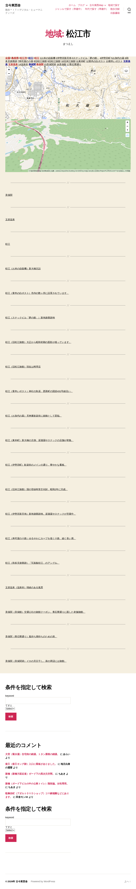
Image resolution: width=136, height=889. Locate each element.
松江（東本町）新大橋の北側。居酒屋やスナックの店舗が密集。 (39, 440)
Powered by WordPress (43, 881)
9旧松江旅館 (53, 61)
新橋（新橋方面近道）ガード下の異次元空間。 (30, 773)
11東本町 (81, 61)
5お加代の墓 (117, 58)
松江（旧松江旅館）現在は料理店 (23, 366)
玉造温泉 (13, 64)
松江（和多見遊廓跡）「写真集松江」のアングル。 (32, 563)
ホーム (72, 5)
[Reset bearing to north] (127, 130)
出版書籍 (115, 13)
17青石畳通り (74, 64)
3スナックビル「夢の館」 (85, 58)
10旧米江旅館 (68, 61)
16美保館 (61, 64)
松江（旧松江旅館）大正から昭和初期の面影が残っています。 (38, 342)
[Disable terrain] (127, 135)
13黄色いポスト (114, 61)
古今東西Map (96, 5)
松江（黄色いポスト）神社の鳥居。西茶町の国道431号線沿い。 (39, 391)
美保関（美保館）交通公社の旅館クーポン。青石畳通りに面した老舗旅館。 (45, 612)
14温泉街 (23, 64)
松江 (30, 58)
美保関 (32, 64)
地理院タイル (126, 118)
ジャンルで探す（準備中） (69, 9)
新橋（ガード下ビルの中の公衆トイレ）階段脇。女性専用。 (37, 783)
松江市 (23, 58)
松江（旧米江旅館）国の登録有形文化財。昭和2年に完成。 (36, 489)
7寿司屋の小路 (25, 61)
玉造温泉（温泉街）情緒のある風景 (24, 587)
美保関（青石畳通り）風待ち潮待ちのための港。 (31, 636)
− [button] (9, 73)
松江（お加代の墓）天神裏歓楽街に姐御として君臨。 (33, 415)
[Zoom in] (127, 122)
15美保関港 (50, 64)
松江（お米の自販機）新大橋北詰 (23, 268)
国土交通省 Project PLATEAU (102, 171)
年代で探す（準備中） (96, 9)
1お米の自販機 (47, 58)
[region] (68, 145)
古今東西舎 (13, 5)
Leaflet (118, 118)
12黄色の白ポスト (95, 61)
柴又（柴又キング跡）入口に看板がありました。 (31, 764)
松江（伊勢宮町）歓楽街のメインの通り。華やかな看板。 (36, 465)
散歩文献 (115, 9)
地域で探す (114, 5)
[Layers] (126, 70)
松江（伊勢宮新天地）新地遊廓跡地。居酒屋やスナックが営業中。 (40, 514)
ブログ (81, 5)
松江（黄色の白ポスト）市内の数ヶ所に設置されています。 (37, 293)
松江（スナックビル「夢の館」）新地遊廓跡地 (30, 317)
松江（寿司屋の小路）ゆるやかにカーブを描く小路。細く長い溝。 (40, 538)
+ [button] (9, 69)
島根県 (14, 58)
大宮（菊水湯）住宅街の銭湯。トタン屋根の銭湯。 (32, 754)
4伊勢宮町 (105, 58)
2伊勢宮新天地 (63, 58)
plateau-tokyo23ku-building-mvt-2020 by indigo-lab (73, 171)
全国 (7, 58)
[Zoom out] (127, 126)
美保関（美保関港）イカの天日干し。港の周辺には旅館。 (36, 661)
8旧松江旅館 (40, 61)
